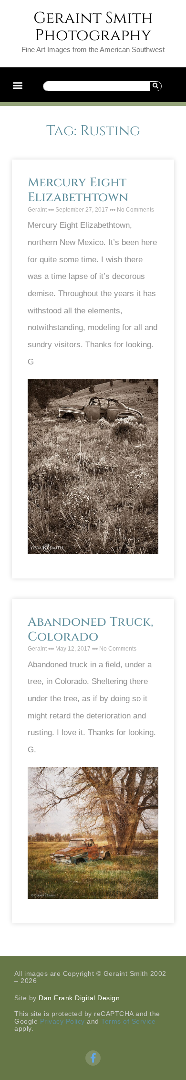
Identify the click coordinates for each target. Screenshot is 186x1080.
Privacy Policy (62, 1021)
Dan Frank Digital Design (79, 998)
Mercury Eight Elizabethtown (78, 190)
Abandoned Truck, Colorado (90, 629)
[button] (17, 85)
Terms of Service (128, 1021)
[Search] (155, 86)
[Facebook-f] (93, 1058)
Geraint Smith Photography (93, 27)
